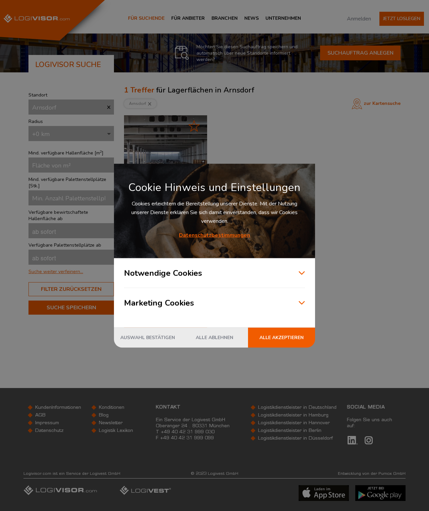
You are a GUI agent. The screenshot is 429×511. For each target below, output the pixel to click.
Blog (104, 415)
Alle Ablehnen (214, 337)
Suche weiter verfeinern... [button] (55, 271)
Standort (37, 95)
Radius (35, 121)
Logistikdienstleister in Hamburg (293, 415)
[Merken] (194, 126)
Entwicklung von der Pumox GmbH (372, 474)
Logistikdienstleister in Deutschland (297, 407)
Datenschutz (49, 431)
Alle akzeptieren (281, 337)
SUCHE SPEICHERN (71, 307)
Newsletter (111, 423)
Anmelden (359, 18)
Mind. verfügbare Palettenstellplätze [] (67, 182)
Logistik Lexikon (116, 431)
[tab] (71, 271)
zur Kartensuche (382, 103)
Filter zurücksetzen (71, 289)
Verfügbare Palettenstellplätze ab (64, 245)
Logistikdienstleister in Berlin (289, 431)
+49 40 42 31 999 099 (187, 438)
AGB (40, 415)
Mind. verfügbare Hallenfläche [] (66, 153)
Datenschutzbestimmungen (214, 235)
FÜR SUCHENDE (146, 18)
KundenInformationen (58, 407)
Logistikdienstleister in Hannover (294, 423)
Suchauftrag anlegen (360, 53)
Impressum (47, 423)
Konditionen (111, 407)
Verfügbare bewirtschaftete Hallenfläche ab (58, 215)
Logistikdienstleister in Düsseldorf (295, 438)
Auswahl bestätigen (147, 337)
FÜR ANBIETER (188, 18)
